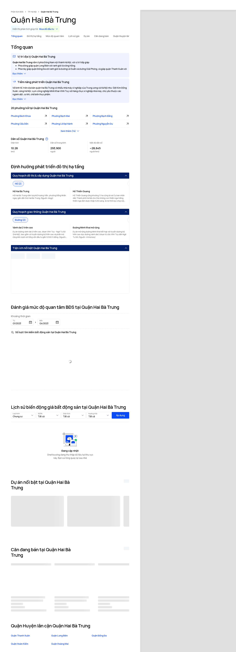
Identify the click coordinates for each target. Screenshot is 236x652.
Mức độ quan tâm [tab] (55, 36)
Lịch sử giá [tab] (73, 36)
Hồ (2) (18, 183)
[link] (49, 11)
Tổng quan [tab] (17, 36)
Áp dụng (120, 415)
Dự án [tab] (87, 36)
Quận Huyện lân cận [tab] (123, 36)
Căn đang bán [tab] (101, 36)
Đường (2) (20, 219)
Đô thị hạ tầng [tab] (34, 36)
